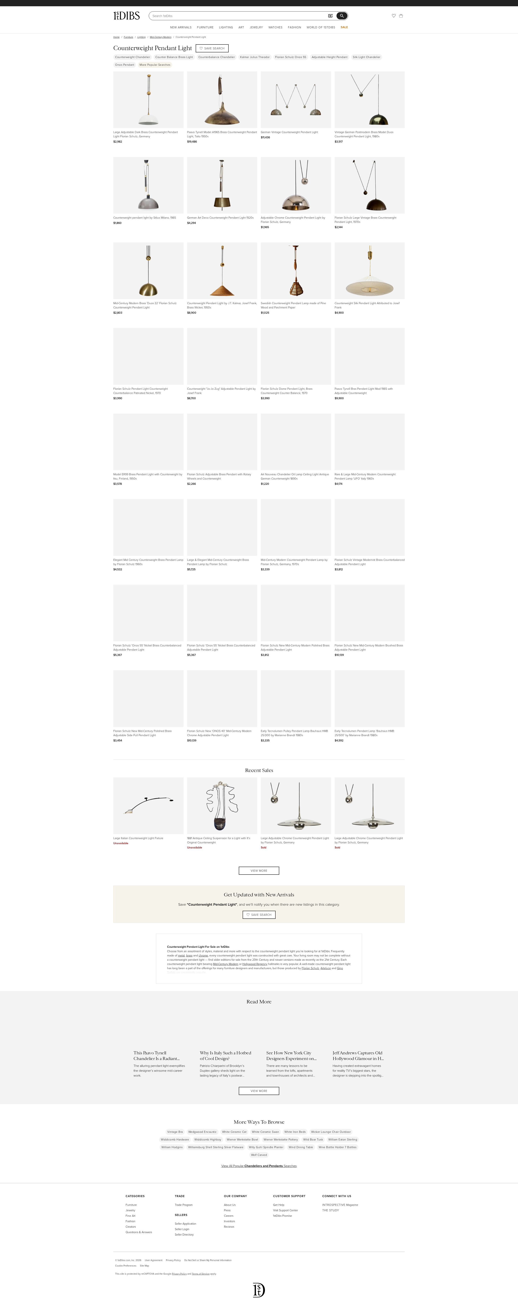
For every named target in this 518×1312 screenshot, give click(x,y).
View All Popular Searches (259, 1166)
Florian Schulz (310, 968)
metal (181, 955)
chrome (203, 955)
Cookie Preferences (125, 1265)
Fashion (294, 27)
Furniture (205, 27)
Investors (229, 1221)
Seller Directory (184, 1234)
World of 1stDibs (321, 27)
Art (241, 27)
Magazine (340, 1205)
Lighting (226, 27)
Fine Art (130, 1216)
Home (116, 37)
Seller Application (185, 1223)
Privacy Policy (173, 1260)
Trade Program (184, 1205)
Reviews (229, 1226)
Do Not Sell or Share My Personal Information (207, 1260)
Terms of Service (201, 1273)
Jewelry (256, 27)
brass (189, 955)
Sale (344, 27)
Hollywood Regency (254, 964)
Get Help (278, 1205)
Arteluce (326, 968)
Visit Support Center (285, 1210)
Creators (131, 1226)
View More (259, 871)
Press (227, 1210)
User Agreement (153, 1260)
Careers (228, 1216)
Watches (275, 27)
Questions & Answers (139, 1232)
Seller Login (182, 1229)
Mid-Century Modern (160, 37)
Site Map (144, 1265)
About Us (230, 1205)
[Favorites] (394, 16)
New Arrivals (181, 27)
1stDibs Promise (282, 1216)
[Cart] (401, 16)
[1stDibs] (126, 16)
